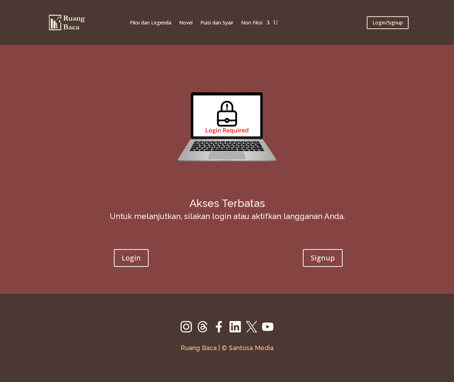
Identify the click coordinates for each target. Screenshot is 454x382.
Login (131, 258)
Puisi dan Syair (216, 22)
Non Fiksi (251, 22)
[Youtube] (267, 330)
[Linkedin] (237, 330)
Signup (323, 258)
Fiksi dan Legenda (150, 22)
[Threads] (205, 330)
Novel (186, 22)
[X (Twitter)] (254, 330)
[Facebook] (221, 330)
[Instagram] (189, 330)
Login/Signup (387, 22)
